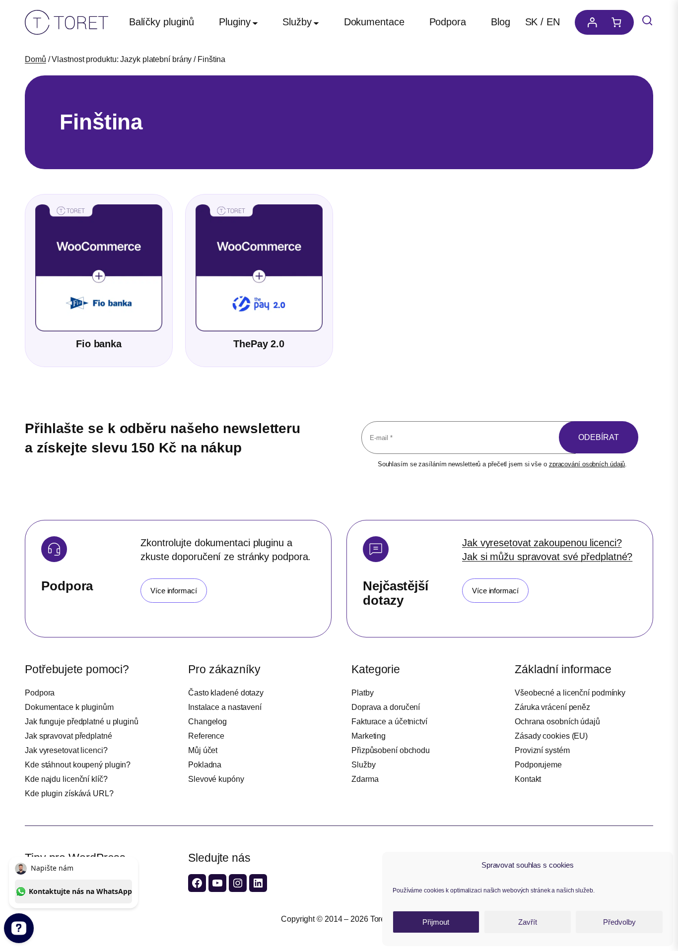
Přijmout (435, 922)
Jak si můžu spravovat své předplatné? (547, 556)
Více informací (173, 590)
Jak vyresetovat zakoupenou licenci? (542, 542)
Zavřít (527, 922)
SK (531, 21)
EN (553, 21)
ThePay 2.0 (258, 343)
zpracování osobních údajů (587, 464)
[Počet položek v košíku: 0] (619, 22)
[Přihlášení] (590, 22)
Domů (35, 59)
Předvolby (619, 922)
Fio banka (99, 343)
